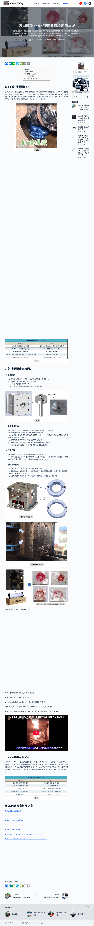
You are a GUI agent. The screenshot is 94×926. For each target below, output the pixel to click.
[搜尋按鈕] (87, 97)
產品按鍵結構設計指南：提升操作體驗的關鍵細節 (83, 118)
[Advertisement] (36, 244)
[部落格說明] (7, 914)
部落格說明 (15, 914)
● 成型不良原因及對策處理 (14, 820)
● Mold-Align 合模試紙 (12, 829)
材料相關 (37, 3)
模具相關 (55, 3)
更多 (73, 3)
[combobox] (79, 97)
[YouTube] (80, 3)
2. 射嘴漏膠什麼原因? (30, 74)
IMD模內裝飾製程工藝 (61, 914)
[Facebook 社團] (85, 3)
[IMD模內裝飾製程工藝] (51, 914)
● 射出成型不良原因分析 (13, 811)
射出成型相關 (65, 3)
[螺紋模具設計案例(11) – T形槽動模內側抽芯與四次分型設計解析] (74, 150)
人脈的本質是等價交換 (39, 914)
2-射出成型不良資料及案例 (58, 40)
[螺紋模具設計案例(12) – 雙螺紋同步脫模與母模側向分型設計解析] (74, 137)
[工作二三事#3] (73, 914)
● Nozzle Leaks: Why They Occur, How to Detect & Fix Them (26, 839)
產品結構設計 (46, 3)
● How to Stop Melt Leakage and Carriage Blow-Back (24, 834)
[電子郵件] (89, 3)
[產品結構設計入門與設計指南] (74, 128)
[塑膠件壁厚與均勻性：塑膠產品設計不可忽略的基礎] (74, 106)
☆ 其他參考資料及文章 (30, 78)
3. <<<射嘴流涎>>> (30, 76)
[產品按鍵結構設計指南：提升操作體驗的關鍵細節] (74, 117)
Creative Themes (34, 923)
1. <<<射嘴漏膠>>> (30, 71)
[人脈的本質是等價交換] (29, 914)
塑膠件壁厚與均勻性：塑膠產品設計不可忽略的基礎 (83, 107)
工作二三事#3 (82, 914)
